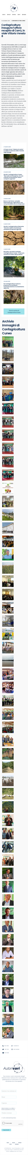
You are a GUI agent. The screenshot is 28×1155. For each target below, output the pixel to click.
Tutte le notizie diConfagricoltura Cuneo (14, 311)
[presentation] (12, 1123)
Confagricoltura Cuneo (18, 20)
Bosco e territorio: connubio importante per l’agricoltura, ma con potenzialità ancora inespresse (14, 202)
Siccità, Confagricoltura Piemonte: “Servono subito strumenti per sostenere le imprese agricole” (14, 228)
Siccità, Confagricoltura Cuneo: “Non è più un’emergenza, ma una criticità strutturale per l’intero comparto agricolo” (13, 177)
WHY (19, 14)
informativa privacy (11, 1117)
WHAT (9, 14)
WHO (3, 14)
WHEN (14, 14)
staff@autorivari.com (14, 1151)
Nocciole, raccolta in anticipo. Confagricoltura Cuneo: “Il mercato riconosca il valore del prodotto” (14, 253)
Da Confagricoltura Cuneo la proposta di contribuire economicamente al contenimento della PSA (14, 286)
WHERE (24, 14)
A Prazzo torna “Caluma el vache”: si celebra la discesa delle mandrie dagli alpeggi (14, 151)
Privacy (20, 1151)
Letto (9, 1117)
